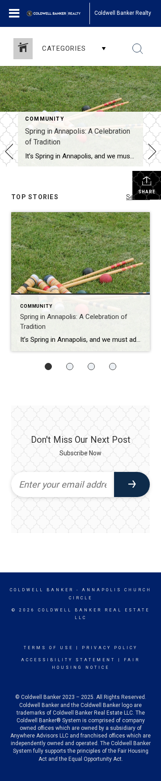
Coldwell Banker (42, 590)
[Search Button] (138, 49)
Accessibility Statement (68, 660)
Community (44, 119)
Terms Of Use (48, 648)
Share (147, 191)
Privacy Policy (110, 648)
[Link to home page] (58, 13)
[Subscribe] (132, 484)
